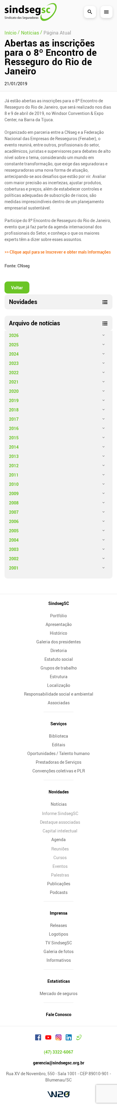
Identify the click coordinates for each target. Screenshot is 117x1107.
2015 (14, 438)
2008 (14, 503)
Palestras (60, 875)
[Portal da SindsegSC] (79, 1038)
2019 (14, 400)
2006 (14, 521)
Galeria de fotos (59, 951)
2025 (14, 344)
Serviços (58, 723)
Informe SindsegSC (60, 813)
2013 (14, 456)
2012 (14, 465)
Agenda (58, 839)
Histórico (58, 633)
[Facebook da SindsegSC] (38, 1038)
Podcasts (59, 892)
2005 (14, 531)
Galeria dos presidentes (58, 642)
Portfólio (58, 615)
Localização (58, 685)
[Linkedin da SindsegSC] (69, 1038)
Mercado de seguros (58, 993)
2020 (14, 391)
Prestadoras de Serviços (58, 762)
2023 (14, 363)
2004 (14, 540)
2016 (14, 428)
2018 (14, 410)
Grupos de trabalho (58, 668)
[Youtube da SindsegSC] (48, 1038)
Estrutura (59, 676)
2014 (14, 447)
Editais (58, 745)
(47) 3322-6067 (58, 1052)
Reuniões (60, 849)
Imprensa (59, 913)
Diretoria (58, 650)
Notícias (59, 804)
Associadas (59, 702)
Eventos (60, 866)
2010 (14, 484)
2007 (14, 512)
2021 (14, 382)
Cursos (60, 857)
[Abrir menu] (106, 12)
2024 (14, 354)
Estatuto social (58, 659)
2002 (14, 558)
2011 (14, 475)
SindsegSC (58, 603)
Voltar (17, 287)
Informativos (58, 960)
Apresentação (59, 624)
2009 (14, 493)
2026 (14, 335)
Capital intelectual (60, 831)
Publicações (58, 883)
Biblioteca (58, 736)
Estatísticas (58, 981)
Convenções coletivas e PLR (58, 771)
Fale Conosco (58, 1014)
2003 (14, 549)
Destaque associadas (60, 822)
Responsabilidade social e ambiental (58, 694)
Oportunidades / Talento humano (58, 753)
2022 (14, 372)
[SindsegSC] (30, 12)
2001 (14, 568)
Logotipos (58, 934)
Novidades (59, 792)
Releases (58, 925)
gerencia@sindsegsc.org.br (58, 1063)
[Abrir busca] (90, 12)
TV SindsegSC (58, 943)
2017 (14, 419)
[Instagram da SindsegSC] (59, 1038)
